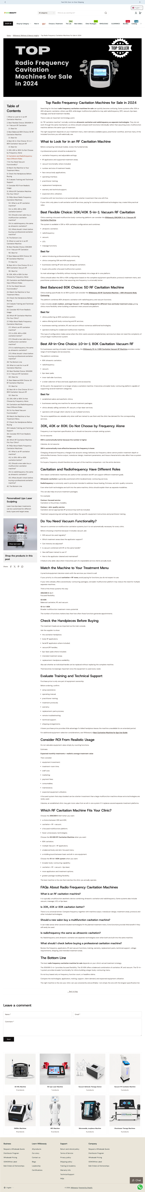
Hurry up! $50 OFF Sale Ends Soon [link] (72, 2)
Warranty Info (65, 1170)
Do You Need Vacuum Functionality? (16, 163)
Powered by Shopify (85, 1188)
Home (9, 35)
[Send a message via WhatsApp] (140, 1187)
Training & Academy (68, 1166)
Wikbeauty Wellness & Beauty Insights (26, 35)
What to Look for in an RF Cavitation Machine (17, 118)
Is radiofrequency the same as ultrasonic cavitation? (20, 224)
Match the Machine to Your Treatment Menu (18, 169)
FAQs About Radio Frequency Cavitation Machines (19, 198)
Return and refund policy (69, 1149)
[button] (47, 13)
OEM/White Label (10, 1162)
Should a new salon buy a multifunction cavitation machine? (19, 217)
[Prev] (5, 2)
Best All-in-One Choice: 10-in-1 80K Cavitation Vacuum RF (19, 142)
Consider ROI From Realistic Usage (18, 186)
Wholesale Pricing (10, 1157)
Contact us (36, 1157)
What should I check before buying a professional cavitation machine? (20, 232)
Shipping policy (66, 1162)
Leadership (36, 1166)
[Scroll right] (139, 23)
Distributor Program (11, 1153)
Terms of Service (66, 1153)
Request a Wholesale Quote (14, 1149)
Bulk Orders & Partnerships (14, 1166)
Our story (35, 1153)
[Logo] (10, 13)
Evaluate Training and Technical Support (20, 181)
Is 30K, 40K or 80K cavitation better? (17, 210)
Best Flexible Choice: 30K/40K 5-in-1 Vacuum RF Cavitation (20, 124)
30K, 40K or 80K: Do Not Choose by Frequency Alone (20, 151)
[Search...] (105, 13)
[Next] (140, 2)
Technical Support (67, 1174)
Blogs (34, 1162)
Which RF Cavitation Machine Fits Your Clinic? (19, 192)
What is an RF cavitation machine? (19, 204)
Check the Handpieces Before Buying (19, 175)
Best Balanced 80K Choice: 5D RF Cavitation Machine (20, 133)
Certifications (37, 1170)
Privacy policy (65, 1157)
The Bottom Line (15, 238)
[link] (25, 23)
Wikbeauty (74, 1188)
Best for (14, 129)
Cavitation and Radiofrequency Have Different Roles (19, 157)
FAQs (62, 1179)
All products (36, 1149)
